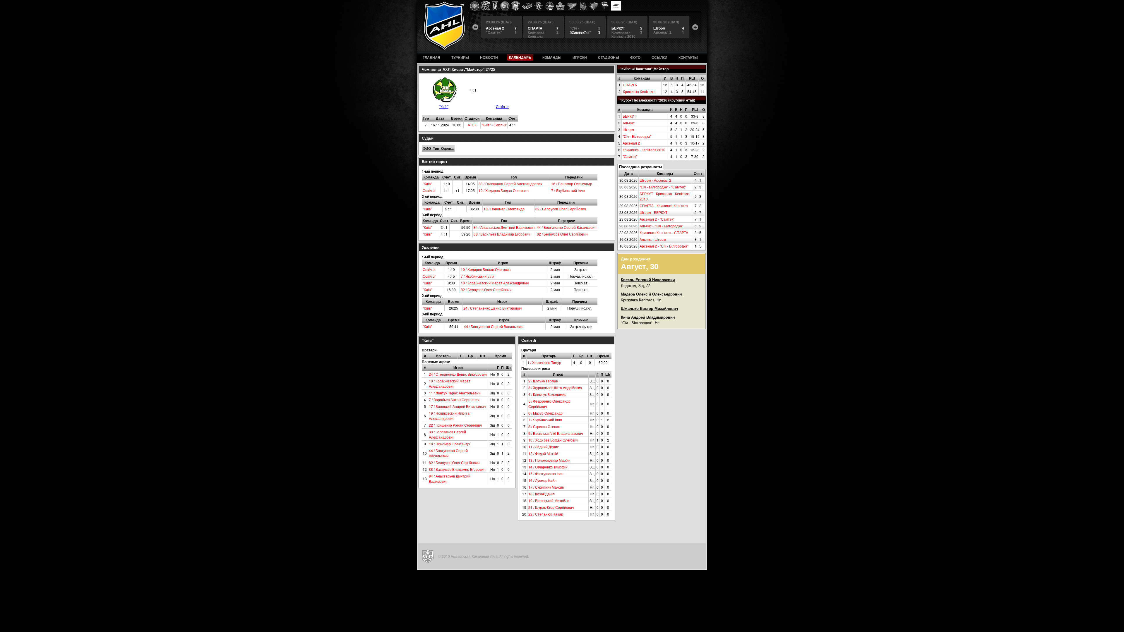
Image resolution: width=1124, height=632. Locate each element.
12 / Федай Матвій (543, 453)
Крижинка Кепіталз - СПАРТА (664, 232)
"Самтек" (630, 156)
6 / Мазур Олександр (545, 413)
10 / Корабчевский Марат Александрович (495, 282)
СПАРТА (630, 84)
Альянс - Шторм (653, 239)
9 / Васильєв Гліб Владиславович (555, 433)
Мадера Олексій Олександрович (651, 294)
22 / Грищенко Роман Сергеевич (455, 425)
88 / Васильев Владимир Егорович (502, 233)
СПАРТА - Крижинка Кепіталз (664, 205)
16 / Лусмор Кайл (542, 480)
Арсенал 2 (631, 142)
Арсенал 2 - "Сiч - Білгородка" (664, 245)
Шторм (628, 129)
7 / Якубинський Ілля (568, 190)
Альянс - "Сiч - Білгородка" (661, 225)
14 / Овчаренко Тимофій (548, 466)
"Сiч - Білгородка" (637, 136)
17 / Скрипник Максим (546, 487)
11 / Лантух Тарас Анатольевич (454, 392)
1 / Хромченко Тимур (544, 362)
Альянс (629, 122)
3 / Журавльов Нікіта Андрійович (555, 387)
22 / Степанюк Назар (545, 513)
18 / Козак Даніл (541, 493)
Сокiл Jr (502, 106)
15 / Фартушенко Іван (545, 473)
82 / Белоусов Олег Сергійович (560, 208)
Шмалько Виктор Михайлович (649, 308)
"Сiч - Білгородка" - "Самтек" (663, 186)
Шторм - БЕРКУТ (653, 212)
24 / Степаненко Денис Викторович (492, 307)
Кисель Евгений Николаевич (648, 279)
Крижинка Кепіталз (638, 91)
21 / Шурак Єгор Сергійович (551, 507)
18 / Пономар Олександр (571, 183)
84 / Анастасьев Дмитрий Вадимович (504, 227)
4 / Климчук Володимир (547, 394)
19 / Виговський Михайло (548, 500)
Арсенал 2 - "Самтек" (657, 219)
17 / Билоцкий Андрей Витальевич (457, 406)
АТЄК (472, 124)
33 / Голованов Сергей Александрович (510, 183)
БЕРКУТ (629, 116)
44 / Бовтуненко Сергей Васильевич (566, 227)
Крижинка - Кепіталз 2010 (644, 149)
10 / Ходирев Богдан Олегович (503, 190)
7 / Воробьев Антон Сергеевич (454, 399)
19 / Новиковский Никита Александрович (449, 416)
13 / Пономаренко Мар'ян (549, 460)
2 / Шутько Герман (543, 380)
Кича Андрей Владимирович (648, 317)
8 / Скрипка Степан (544, 426)
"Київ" (443, 106)
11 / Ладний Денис (543, 446)
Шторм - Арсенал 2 (655, 180)
